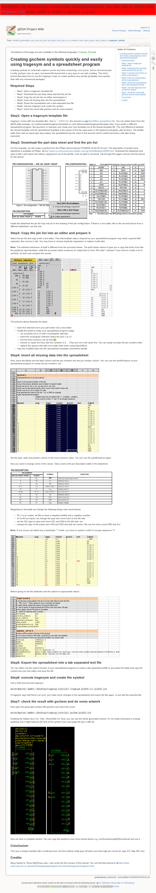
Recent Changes (119, 31)
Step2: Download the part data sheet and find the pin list (134, 69)
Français (82, 52)
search (144, 27)
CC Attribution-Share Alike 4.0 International (116, 883)
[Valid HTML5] (81, 886)
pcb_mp (34, 40)
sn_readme (73, 40)
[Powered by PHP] (68, 886)
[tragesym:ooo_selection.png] (87, 287)
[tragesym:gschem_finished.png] (60, 780)
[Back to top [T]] (153, 67)
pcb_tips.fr (52, 40)
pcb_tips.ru (62, 40)
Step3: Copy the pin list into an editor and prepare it (134, 74)
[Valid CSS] (94, 886)
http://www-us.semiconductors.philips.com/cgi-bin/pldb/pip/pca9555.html (79, 151)
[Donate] (56, 886)
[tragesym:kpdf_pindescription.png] (62, 486)
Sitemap (146, 31)
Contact (116, 886)
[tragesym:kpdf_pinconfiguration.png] (49, 190)
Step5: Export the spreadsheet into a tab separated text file (134, 84)
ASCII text (64, 121)
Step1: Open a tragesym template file (132, 64)
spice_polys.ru (102, 40)
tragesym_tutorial (117, 40)
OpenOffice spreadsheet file (101, 121)
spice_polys (89, 40)
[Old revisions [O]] (153, 58)
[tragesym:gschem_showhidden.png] (28, 780)
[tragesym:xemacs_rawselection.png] (23, 287)
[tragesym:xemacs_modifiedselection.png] (49, 287)
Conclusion (126, 97)
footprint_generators (21, 40)
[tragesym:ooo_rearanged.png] (55, 410)
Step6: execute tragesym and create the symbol (134, 89)
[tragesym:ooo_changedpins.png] (54, 561)
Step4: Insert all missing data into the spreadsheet (133, 79)
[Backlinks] (153, 63)
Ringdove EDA (13, 12)
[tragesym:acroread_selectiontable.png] (116, 190)
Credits (125, 100)
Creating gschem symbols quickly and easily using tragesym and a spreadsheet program (133, 56)
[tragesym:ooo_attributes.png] (66, 626)
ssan (81, 40)
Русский (92, 52)
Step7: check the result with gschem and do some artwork (134, 94)
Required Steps (128, 61)
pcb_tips (42, 40)
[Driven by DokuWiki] (106, 886)
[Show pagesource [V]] (153, 53)
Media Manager (134, 31)
